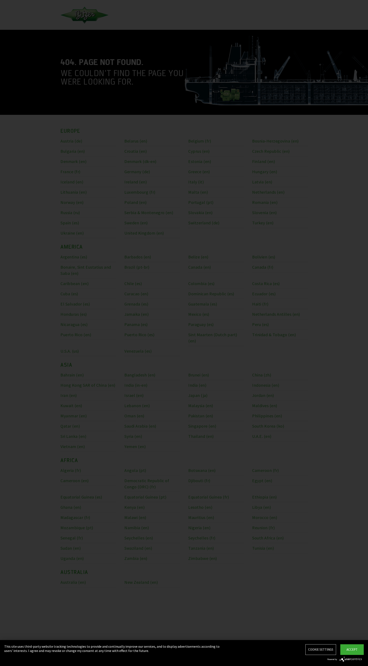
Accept (352, 649)
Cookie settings (320, 649)
